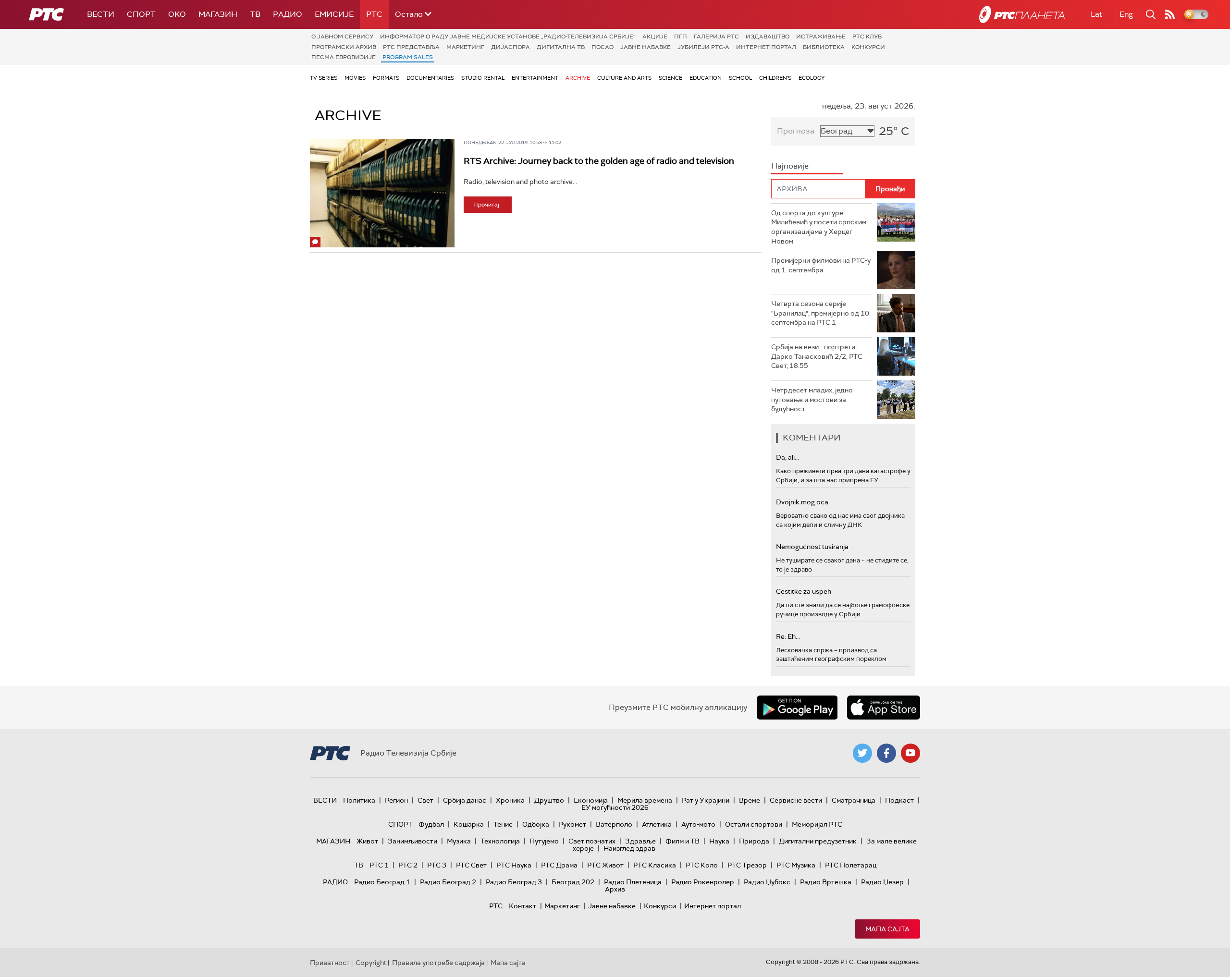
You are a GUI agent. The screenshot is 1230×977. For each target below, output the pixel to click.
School (740, 77)
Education (705, 77)
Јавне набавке (645, 47)
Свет (425, 800)
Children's (775, 77)
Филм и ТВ (682, 841)
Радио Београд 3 (514, 882)
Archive (578, 77)
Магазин (217, 14)
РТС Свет (471, 865)
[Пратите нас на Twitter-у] (862, 753)
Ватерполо (614, 824)
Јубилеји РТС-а (703, 47)
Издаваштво (767, 36)
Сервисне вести (796, 800)
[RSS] (1170, 14)
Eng (1126, 14)
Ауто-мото (698, 824)
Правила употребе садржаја (438, 962)
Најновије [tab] (790, 166)
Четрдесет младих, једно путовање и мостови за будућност (812, 399)
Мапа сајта (887, 929)
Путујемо (544, 841)
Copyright (371, 962)
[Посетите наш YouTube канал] (910, 753)
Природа (754, 841)
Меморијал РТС (817, 824)
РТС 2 (408, 865)
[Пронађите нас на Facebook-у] (886, 753)
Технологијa (500, 841)
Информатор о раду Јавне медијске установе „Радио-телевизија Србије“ (508, 36)
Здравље (640, 841)
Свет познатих (591, 841)
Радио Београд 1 (382, 882)
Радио (287, 14)
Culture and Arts (624, 77)
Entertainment (535, 77)
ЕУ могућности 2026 (615, 807)
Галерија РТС (716, 36)
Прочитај (486, 204)
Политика (359, 800)
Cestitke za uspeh (803, 591)
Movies (355, 77)
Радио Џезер (882, 882)
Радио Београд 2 (448, 882)
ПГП (680, 36)
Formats (386, 77)
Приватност (330, 962)
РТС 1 (379, 865)
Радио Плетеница (633, 882)
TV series (323, 77)
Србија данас (464, 800)
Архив (615, 889)
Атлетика (657, 824)
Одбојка (535, 824)
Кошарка (469, 824)
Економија (591, 800)
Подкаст (899, 800)
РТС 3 (436, 865)
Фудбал (431, 824)
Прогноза (795, 131)
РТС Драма (559, 865)
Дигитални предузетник (818, 841)
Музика (459, 841)
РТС (374, 14)
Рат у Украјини (705, 800)
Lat (1096, 14)
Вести (100, 14)
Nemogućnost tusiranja (812, 546)
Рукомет (572, 824)
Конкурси (868, 47)
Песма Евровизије (343, 57)
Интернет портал (766, 47)
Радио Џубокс (767, 882)
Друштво (549, 800)
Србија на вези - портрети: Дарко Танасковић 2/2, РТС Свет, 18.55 (816, 356)
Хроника (510, 800)
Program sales (407, 57)
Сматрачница (853, 800)
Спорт (141, 14)
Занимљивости (412, 841)
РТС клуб (867, 36)
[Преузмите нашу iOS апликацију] (883, 708)
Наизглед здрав (629, 848)
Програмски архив (343, 47)
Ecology (812, 77)
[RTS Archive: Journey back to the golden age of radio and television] (382, 193)
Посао (602, 47)
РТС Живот (605, 865)
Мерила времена (644, 800)
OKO (177, 14)
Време (749, 800)
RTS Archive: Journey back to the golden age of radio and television (599, 161)
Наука (719, 841)
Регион (396, 800)
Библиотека (824, 47)
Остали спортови (753, 824)
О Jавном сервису (342, 36)
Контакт (522, 906)
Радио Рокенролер (702, 882)
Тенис (503, 824)
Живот (367, 841)
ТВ (255, 14)
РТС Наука (513, 865)
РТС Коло (702, 865)
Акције (654, 36)
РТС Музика (795, 865)
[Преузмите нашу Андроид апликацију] (797, 708)
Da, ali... (787, 457)
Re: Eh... (788, 636)
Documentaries (430, 77)
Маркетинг (465, 47)
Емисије (334, 14)
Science (670, 77)
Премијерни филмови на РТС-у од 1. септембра (821, 265)
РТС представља (411, 47)
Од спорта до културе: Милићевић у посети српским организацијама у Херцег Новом (818, 226)
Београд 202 (573, 882)
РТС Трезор (747, 865)
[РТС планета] (1022, 14)
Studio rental (482, 77)
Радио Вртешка (825, 882)
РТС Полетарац (850, 865)
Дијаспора (510, 47)
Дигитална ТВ (561, 47)
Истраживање (821, 36)
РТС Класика (654, 865)
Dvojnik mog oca (802, 502)
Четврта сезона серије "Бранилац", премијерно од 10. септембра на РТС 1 (821, 313)
